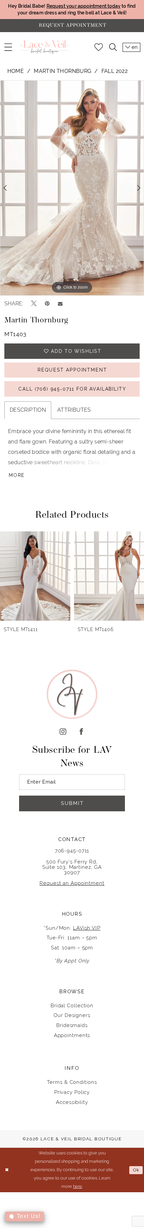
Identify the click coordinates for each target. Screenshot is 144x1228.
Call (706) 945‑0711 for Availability (72, 389)
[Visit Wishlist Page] (98, 47)
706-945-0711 (72, 850)
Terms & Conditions (72, 1082)
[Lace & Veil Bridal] (44, 47)
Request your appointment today (84, 6)
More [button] (17, 475)
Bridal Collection (72, 1005)
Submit (72, 803)
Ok (136, 1169)
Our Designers (72, 1015)
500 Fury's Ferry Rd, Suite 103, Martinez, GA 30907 (72, 867)
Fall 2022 (114, 71)
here (77, 1186)
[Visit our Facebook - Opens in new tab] (81, 732)
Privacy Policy (72, 1092)
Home (15, 71)
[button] (8, 47)
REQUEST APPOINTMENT (72, 370)
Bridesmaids (72, 1025)
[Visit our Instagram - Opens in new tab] (62, 732)
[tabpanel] (72, 188)
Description (28, 410)
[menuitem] (8, 47)
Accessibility (72, 1102)
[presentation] (35, 576)
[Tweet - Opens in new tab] (34, 303)
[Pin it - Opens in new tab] (47, 303)
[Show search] (113, 47)
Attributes (74, 410)
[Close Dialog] (6, 1170)
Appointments (72, 1035)
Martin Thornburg (62, 71)
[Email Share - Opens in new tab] (60, 304)
